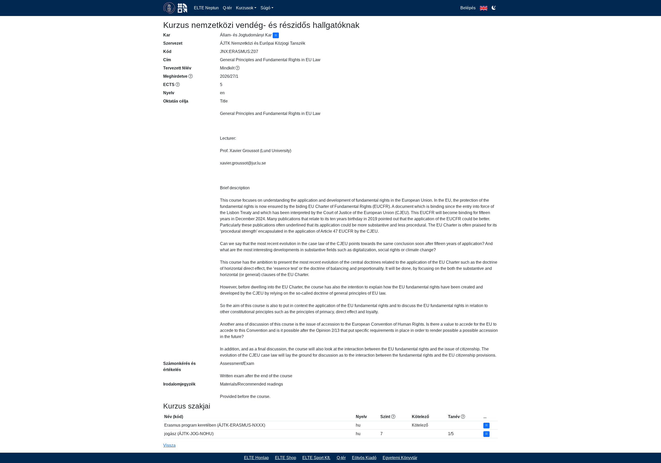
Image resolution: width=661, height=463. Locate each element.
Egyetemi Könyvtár (400, 458)
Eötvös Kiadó (364, 458)
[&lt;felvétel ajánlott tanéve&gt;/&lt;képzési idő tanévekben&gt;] (463, 416)
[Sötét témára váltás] (494, 8)
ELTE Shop (285, 458)
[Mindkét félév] (237, 68)
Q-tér (227, 8)
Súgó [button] (265, 8)
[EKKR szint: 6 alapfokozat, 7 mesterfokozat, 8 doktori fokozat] (393, 416)
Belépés (468, 8)
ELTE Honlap (256, 458)
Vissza (169, 445)
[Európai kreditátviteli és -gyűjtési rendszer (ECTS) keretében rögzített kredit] (178, 84)
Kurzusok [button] (244, 8)
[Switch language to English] (484, 8)
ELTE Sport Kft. (316, 458)
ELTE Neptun (206, 8)
